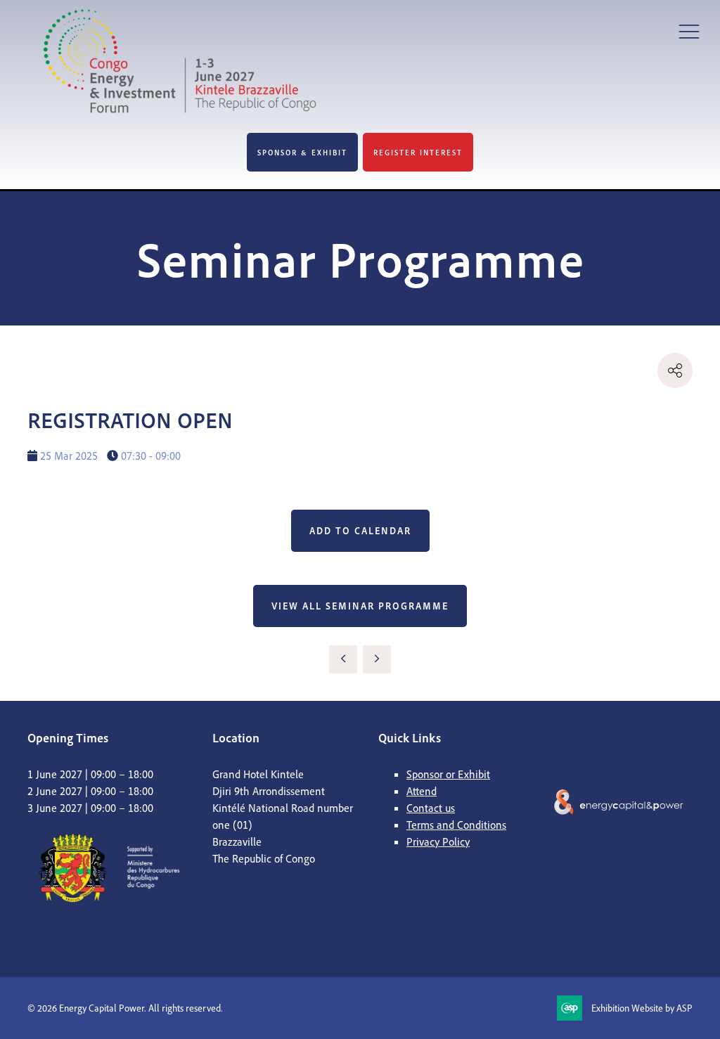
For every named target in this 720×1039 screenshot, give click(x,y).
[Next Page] (377, 659)
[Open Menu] (689, 31)
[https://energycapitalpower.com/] (619, 872)
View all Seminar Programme (360, 606)
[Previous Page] (343, 659)
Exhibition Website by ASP (642, 1008)
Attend (421, 791)
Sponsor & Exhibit (302, 152)
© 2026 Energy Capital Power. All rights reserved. (125, 1008)
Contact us (430, 808)
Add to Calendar (360, 530)
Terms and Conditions (456, 825)
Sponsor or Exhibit (448, 774)
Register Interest (418, 152)
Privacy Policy (438, 841)
